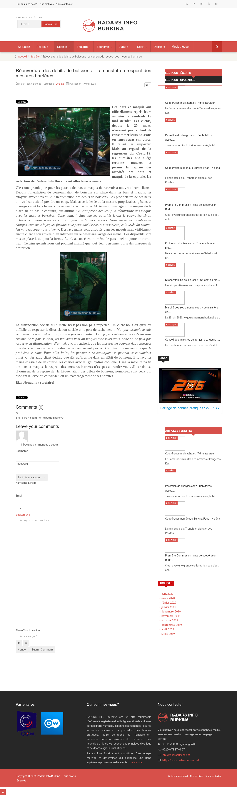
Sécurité (83, 47)
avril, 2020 (167, 593)
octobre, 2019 (169, 620)
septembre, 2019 (171, 624)
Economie (103, 47)
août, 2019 (167, 629)
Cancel (22, 649)
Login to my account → (32, 477)
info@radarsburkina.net (176, 754)
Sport (141, 47)
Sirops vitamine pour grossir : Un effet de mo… (192, 280)
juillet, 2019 (168, 633)
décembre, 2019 (171, 611)
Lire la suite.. (136, 762)
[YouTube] (209, 4)
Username (22, 450)
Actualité (24, 47)
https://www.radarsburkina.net (180, 760)
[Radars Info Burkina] (110, 25)
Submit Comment (42, 649)
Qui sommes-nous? (27, 4)
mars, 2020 (168, 598)
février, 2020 (168, 602)
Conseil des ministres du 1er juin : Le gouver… (192, 339)
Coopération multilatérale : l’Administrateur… (191, 102)
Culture (124, 47)
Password (22, 463)
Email (19, 495)
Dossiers (159, 47)
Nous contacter (64, 4)
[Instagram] (216, 4)
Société (62, 47)
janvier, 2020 (168, 607)
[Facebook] (194, 4)
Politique (42, 47)
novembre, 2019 (171, 616)
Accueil (22, 56)
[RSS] (186, 4)
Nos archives (47, 4)
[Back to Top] (3, 792)
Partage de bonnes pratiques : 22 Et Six (189, 407)
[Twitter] (201, 4)
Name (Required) (26, 482)
